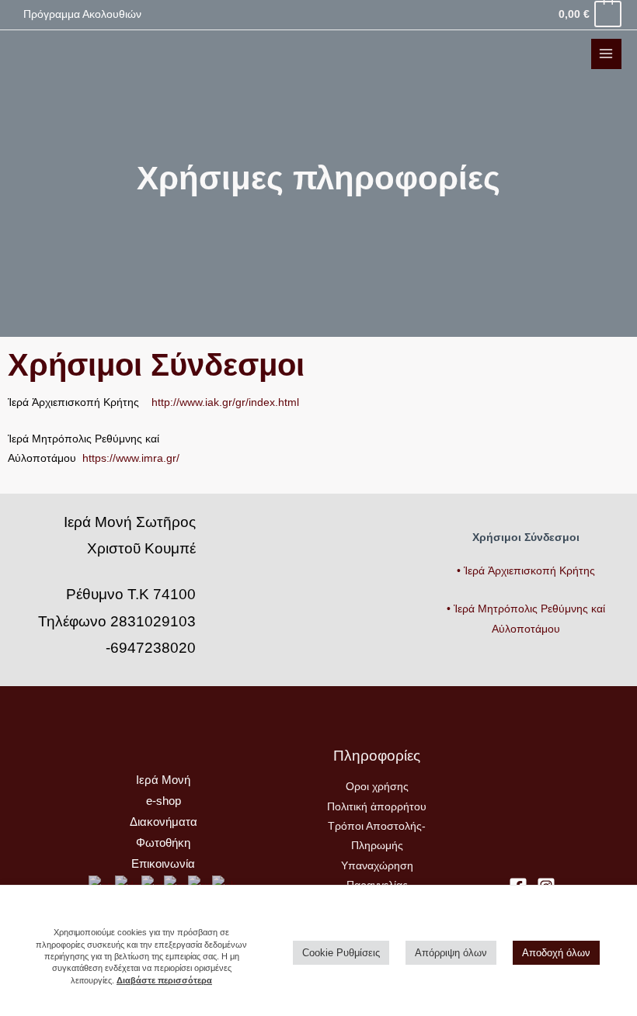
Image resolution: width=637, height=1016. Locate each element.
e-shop (163, 801)
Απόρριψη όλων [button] (451, 953)
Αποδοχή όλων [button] (556, 953)
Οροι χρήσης (377, 786)
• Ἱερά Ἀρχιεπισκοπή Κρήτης (526, 571)
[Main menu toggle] (606, 54)
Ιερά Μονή (163, 780)
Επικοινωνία (163, 864)
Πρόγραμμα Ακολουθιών (82, 14)
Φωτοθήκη (163, 843)
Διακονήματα (163, 822)
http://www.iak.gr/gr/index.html (225, 402)
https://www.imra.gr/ (130, 458)
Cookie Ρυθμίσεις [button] (341, 953)
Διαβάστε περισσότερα (164, 980)
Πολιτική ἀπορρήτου (376, 807)
